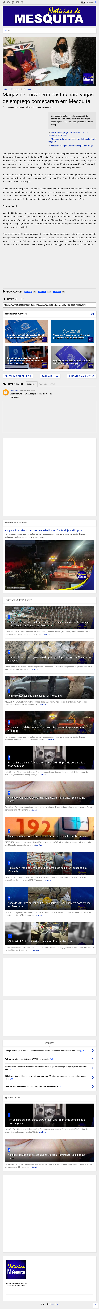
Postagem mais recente (18, 376)
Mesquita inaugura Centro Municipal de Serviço (72, 146)
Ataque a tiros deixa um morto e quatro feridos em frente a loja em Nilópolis (43, 530)
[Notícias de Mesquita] (49, 25)
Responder (14, 397)
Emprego (27, 89)
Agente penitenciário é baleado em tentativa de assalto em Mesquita (47, 836)
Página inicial (50, 376)
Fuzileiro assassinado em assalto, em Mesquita (35, 695)
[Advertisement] (22, 128)
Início (5, 89)
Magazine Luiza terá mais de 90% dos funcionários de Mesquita (71, 362)
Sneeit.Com (54, 1304)
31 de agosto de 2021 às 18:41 (27, 390)
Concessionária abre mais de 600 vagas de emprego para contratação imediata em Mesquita (25, 361)
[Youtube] (17, 2)
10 (9, 936)
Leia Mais (46, 634)
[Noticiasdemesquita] (26, 2)
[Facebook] (8, 2)
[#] (4, 2)
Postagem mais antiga (81, 376)
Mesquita (15, 89)
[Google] (13, 2)
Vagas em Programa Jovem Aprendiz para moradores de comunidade (71, 336)
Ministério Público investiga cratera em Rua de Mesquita (40, 941)
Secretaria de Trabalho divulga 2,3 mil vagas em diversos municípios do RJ (25, 336)
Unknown (14, 390)
